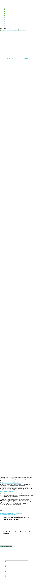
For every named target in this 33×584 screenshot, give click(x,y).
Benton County (11, 44)
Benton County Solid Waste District (11, 483)
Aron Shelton (9, 58)
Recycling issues (21, 44)
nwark (6, 514)
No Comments (26, 58)
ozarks (10, 514)
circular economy (11, 513)
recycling (14, 514)
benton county (3, 513)
